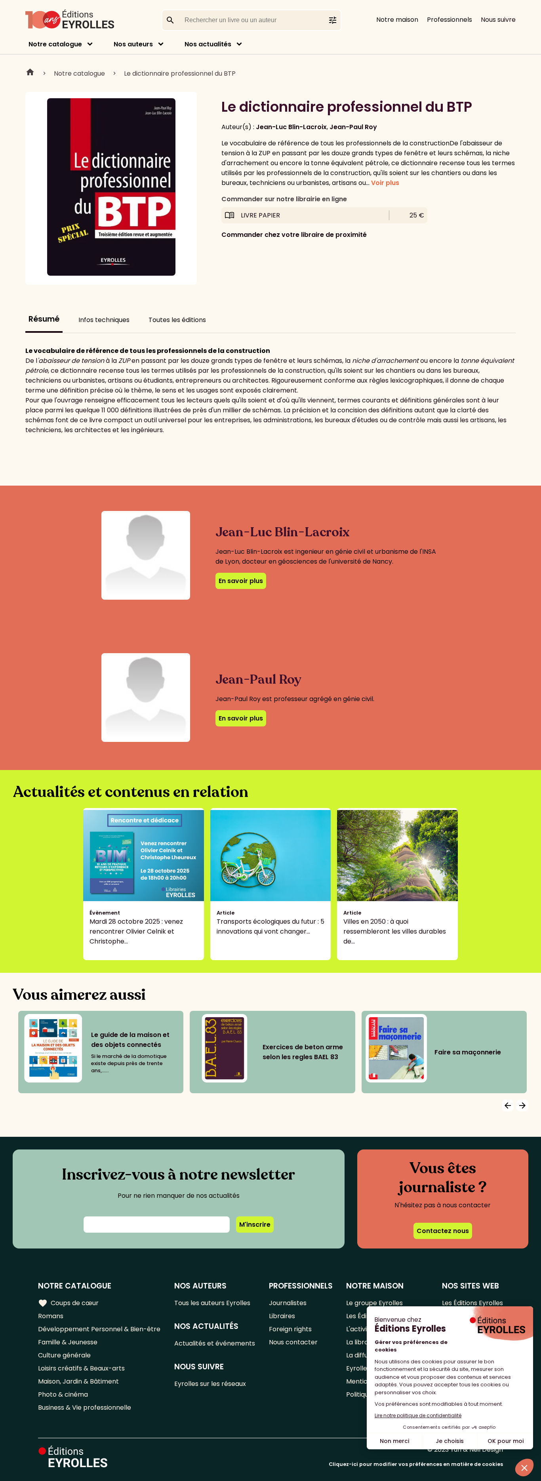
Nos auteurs (133, 44)
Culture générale (64, 1355)
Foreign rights (290, 1329)
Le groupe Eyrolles (374, 1303)
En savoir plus (241, 580)
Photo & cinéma (63, 1394)
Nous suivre (498, 19)
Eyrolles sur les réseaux (210, 1383)
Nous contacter (293, 1342)
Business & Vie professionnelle (84, 1407)
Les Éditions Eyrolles (472, 1303)
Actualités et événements (214, 1343)
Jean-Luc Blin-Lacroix (291, 127)
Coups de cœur (68, 1303)
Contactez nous (443, 1230)
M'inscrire (254, 1224)
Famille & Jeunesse (67, 1342)
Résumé (44, 319)
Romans (50, 1316)
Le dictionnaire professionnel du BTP (180, 73)
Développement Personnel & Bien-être (99, 1329)
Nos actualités (208, 44)
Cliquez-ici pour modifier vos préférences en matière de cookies (416, 1464)
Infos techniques (104, 319)
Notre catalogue (55, 44)
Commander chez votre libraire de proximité (294, 234)
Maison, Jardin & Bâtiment (78, 1381)
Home (30, 73)
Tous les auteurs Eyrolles (212, 1303)
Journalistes (288, 1303)
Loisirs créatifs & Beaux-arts (81, 1368)
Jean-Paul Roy (353, 127)
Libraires (282, 1316)
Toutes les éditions (177, 319)
